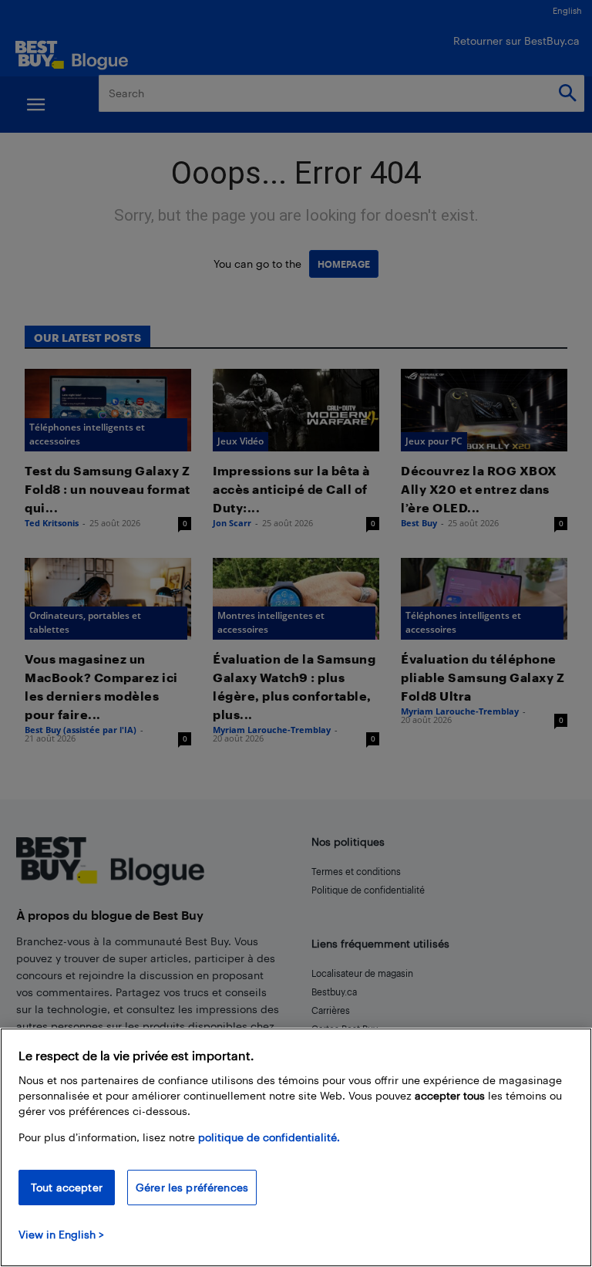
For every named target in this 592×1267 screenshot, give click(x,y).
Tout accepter (67, 1187)
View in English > (61, 1234)
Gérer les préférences (192, 1187)
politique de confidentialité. (269, 1137)
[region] (296, 1147)
